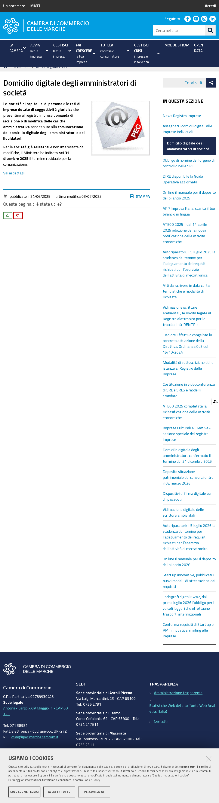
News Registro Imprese (182, 115)
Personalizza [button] (94, 791)
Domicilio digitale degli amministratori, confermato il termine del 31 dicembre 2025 (187, 455)
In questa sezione (183, 101)
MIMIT (35, 5)
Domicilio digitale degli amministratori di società (188, 146)
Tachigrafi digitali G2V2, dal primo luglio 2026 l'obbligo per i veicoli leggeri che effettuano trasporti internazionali (188, 605)
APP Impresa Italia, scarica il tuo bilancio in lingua (189, 211)
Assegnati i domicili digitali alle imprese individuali (187, 129)
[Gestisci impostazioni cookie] (215, 401)
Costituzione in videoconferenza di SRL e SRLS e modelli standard (189, 390)
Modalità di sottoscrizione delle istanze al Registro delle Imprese (188, 368)
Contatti (160, 721)
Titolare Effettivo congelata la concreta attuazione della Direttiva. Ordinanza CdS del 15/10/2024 (187, 343)
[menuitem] (17, 48)
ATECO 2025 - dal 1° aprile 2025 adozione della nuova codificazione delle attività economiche (185, 233)
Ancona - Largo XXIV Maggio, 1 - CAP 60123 (35, 711)
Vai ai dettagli (14, 173)
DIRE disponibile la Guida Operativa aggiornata (183, 179)
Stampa (143, 196)
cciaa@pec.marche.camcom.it (34, 737)
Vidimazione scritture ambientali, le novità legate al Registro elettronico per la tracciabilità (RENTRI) (187, 315)
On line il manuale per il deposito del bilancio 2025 (189, 195)
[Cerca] (210, 30)
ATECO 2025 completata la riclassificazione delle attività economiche (186, 411)
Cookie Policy (91, 780)
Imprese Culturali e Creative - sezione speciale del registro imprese (187, 433)
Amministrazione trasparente (178, 692)
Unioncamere (14, 5)
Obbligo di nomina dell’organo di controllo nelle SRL (189, 163)
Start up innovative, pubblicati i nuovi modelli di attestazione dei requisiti (189, 580)
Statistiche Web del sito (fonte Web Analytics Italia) (182, 708)
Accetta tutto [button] (59, 791)
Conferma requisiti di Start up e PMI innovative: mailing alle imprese (188, 630)
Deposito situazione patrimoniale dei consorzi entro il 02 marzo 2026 (188, 477)
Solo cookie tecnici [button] (24, 791)
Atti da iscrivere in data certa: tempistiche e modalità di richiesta (186, 291)
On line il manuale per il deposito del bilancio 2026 (189, 562)
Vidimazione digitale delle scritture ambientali (183, 512)
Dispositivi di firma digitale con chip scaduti (187, 496)
